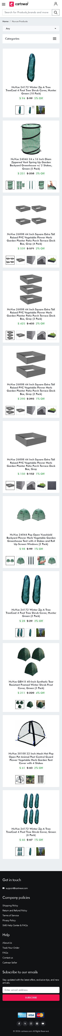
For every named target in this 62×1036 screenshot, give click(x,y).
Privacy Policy (9, 920)
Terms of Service (10, 915)
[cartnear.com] (18, 4)
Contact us (7, 957)
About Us (7, 942)
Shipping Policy (10, 905)
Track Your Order (10, 947)
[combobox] (31, 29)
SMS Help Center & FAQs (15, 925)
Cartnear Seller (9, 962)
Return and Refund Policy (14, 910)
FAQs (5, 952)
